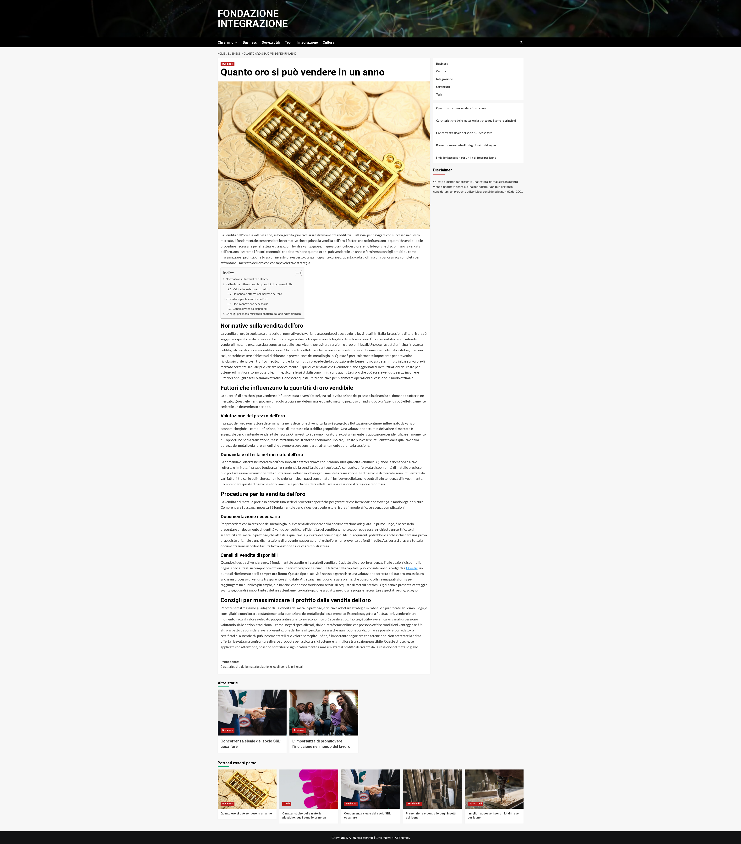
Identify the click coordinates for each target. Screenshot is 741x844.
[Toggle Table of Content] (296, 273)
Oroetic (412, 568)
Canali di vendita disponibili (250, 308)
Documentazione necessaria (250, 304)
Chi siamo (225, 42)
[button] (521, 42)
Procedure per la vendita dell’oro (247, 299)
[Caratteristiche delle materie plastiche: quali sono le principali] (308, 789)
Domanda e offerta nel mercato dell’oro (257, 294)
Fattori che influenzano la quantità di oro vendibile (259, 284)
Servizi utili (271, 42)
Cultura (328, 42)
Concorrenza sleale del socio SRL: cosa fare (464, 132)
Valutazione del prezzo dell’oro (252, 289)
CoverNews (383, 837)
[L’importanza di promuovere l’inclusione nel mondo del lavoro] (323, 713)
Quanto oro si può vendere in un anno (461, 108)
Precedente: (262, 664)
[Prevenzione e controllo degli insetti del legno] (432, 789)
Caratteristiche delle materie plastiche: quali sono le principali (476, 120)
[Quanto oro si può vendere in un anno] (247, 789)
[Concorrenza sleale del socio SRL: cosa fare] (252, 713)
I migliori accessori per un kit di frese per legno (466, 157)
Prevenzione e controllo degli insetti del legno (466, 145)
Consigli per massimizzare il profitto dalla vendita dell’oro (263, 313)
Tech (289, 42)
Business (250, 42)
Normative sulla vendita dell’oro (247, 279)
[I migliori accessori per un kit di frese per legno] (494, 789)
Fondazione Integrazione (253, 19)
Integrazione (307, 42)
